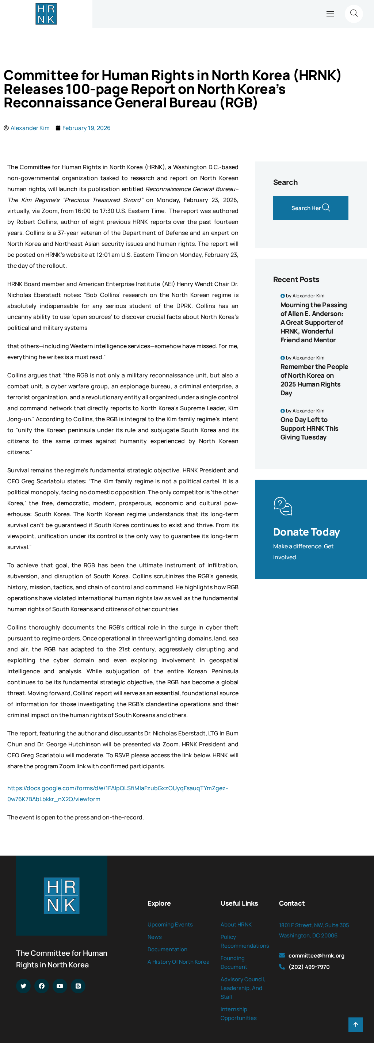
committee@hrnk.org (316, 955)
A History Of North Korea (178, 962)
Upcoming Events (170, 924)
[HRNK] (46, 13)
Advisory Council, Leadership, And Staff (243, 988)
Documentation (167, 949)
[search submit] (326, 208)
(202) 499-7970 (309, 967)
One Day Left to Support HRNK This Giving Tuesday (309, 428)
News (155, 937)
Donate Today (306, 531)
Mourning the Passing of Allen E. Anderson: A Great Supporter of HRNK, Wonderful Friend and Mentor (313, 322)
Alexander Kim (308, 295)
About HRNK (236, 924)
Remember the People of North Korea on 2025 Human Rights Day (314, 379)
